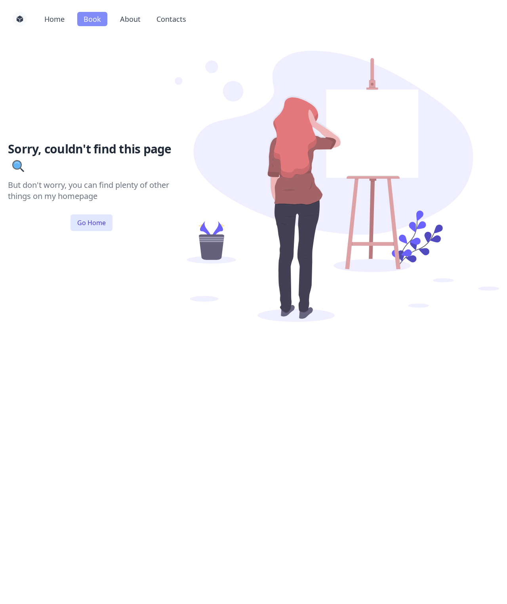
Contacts (171, 19)
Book (92, 19)
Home (54, 19)
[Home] (20, 19)
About (130, 19)
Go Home (91, 222)
